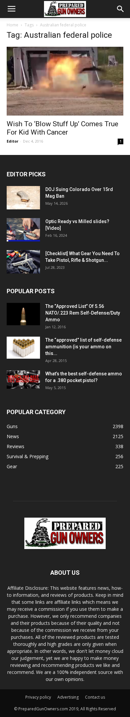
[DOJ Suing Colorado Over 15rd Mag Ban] (23, 197)
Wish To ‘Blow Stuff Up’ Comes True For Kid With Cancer (62, 128)
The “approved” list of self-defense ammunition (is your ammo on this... (83, 346)
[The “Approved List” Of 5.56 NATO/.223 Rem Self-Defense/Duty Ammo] (23, 314)
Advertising (68, 697)
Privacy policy (38, 697)
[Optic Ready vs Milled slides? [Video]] (23, 229)
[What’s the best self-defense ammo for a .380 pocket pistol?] (23, 379)
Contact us (95, 697)
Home (12, 25)
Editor (12, 141)
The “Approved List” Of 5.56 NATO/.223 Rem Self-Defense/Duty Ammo (82, 313)
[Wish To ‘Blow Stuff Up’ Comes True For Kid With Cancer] (65, 81)
